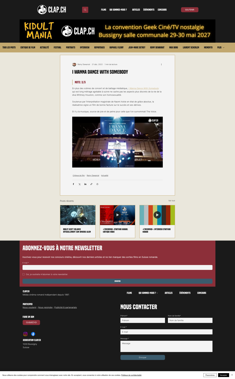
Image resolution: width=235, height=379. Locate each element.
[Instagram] (25, 334)
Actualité (44, 47)
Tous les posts (9, 47)
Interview (84, 47)
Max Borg (173, 47)
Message (124, 338)
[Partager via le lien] (91, 184)
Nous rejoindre (45, 307)
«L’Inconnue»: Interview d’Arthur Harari (156, 230)
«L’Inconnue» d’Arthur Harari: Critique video (115, 230)
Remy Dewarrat (157, 47)
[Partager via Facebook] (73, 184)
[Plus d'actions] (161, 64)
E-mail (26, 263)
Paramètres (210, 375)
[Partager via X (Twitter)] (79, 184)
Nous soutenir (29, 307)
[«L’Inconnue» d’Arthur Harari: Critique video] (117, 215)
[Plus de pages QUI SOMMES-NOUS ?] (128, 9)
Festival (57, 47)
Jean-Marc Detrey (136, 47)
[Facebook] (33, 334)
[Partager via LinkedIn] (85, 184)
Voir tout (171, 201)
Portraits (70, 47)
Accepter (223, 375)
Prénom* (123, 316)
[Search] (85, 10)
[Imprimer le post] (97, 184)
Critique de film (27, 47)
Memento (208, 47)
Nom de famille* (174, 316)
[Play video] (117, 142)
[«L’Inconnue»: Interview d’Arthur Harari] (157, 215)
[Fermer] (232, 375)
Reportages (99, 47)
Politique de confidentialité (131, 375)
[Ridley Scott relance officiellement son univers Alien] (77, 215)
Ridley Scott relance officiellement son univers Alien (77, 230)
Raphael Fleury (116, 47)
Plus (219, 47)
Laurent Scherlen (191, 47)
